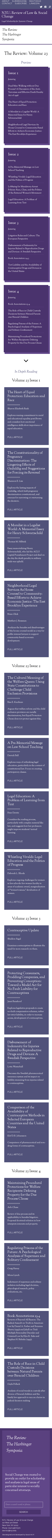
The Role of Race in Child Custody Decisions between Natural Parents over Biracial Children (24, 314)
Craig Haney (13, 1268)
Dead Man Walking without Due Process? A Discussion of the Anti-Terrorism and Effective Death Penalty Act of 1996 (25, 90)
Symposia (8, 39)
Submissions (19, 1)
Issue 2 (13, 154)
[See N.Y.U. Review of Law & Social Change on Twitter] (41, 7)
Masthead (35, 1)
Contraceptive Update (23, 930)
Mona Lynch (13, 1275)
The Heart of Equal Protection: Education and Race (22, 103)
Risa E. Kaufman (15, 702)
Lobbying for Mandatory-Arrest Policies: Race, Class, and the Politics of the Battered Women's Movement (25, 190)
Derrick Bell (13, 755)
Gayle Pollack (13, 1384)
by (17, 1535)
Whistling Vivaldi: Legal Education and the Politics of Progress (24, 178)
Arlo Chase (12, 1207)
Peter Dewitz (13, 812)
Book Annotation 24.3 (18, 258)
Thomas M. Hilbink (16, 541)
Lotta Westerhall (15, 1066)
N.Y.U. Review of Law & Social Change (24, 14)
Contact (7, 3)
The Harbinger (11, 34)
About (6, 1)
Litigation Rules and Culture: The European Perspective (24, 237)
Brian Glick (12, 614)
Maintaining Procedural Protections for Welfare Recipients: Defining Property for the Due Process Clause (25, 340)
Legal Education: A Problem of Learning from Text (22, 201)
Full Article (15, 437)
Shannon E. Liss (15, 481)
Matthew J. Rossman (16, 621)
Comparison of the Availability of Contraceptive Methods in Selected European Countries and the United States (26, 1117)
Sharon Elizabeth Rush (18, 408)
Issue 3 (13, 223)
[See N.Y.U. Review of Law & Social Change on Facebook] (45, 7)
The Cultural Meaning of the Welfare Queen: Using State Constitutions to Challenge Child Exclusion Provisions (25, 686)
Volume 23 (38, 53)
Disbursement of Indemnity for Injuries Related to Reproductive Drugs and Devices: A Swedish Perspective (26, 248)
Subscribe (21, 3)
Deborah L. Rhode (16, 873)
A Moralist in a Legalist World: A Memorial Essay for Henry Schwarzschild (23, 115)
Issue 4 (13, 291)
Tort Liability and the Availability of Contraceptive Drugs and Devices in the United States (25, 268)
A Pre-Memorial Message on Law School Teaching (23, 169)
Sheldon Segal (14, 939)
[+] (33, 1535)
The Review (9, 30)
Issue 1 (13, 73)
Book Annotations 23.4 (19, 304)
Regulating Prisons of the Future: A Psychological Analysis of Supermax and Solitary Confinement (25, 327)
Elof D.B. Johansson (16, 1136)
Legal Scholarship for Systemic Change (17, 21)
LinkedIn (34, 3)
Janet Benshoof (14, 1001)
